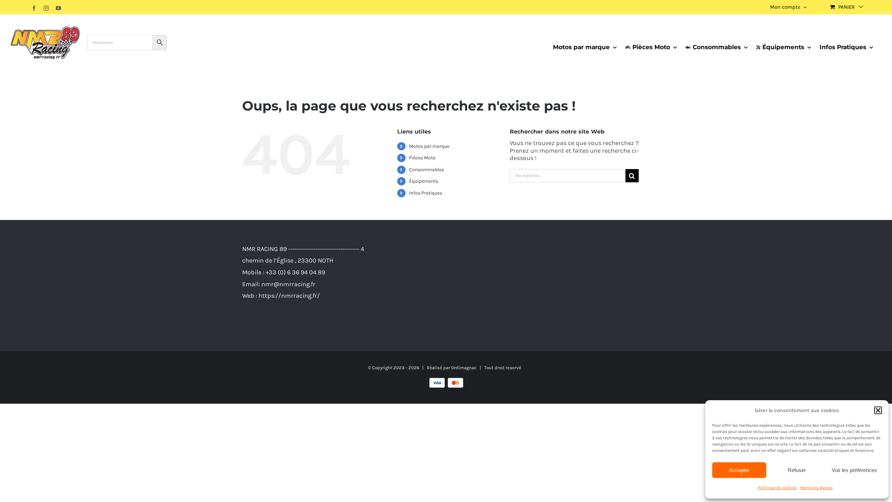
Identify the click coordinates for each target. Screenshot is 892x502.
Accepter (739, 470)
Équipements (423, 181)
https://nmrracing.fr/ (289, 295)
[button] (878, 410)
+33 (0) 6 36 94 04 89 (295, 272)
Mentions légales (816, 487)
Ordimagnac (464, 367)
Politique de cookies (777, 487)
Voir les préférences (854, 470)
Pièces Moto (422, 158)
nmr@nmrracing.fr (288, 284)
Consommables (426, 170)
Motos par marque (429, 146)
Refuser (797, 470)
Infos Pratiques (425, 193)
